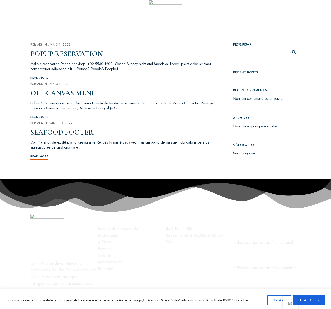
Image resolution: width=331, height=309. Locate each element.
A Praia (104, 242)
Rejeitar (279, 300)
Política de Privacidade (118, 228)
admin (42, 44)
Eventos (104, 249)
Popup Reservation (66, 53)
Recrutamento (110, 262)
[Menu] (34, 4)
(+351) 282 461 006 (283, 24)
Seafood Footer (61, 132)
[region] (165, 298)
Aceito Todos (309, 300)
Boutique (105, 269)
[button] (267, 230)
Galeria (104, 255)
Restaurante (108, 235)
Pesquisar (242, 44)
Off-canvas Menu (63, 93)
